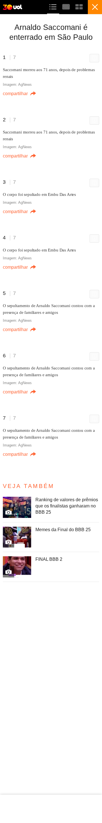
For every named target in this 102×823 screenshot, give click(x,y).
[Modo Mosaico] (79, 6)
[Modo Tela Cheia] (66, 6)
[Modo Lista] (53, 6)
